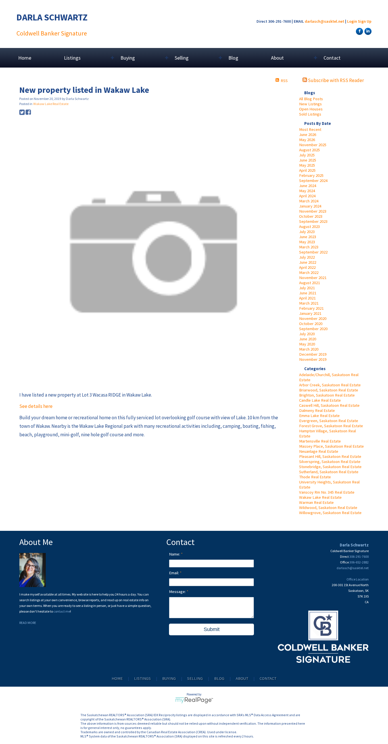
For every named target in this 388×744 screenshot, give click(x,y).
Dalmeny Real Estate (317, 410)
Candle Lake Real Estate (320, 400)
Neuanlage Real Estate (318, 451)
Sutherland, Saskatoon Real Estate (328, 471)
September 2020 (313, 328)
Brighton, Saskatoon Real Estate (327, 395)
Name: (175, 554)
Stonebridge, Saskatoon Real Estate (330, 466)
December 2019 (312, 354)
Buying (169, 678)
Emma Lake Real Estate (319, 415)
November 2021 (312, 277)
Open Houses (311, 109)
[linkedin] (367, 30)
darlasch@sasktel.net (324, 21)
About (242, 678)
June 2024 (307, 185)
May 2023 (307, 241)
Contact (332, 58)
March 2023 (308, 247)
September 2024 (313, 180)
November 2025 (312, 144)
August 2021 (309, 282)
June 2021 (307, 292)
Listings (142, 678)
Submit (212, 629)
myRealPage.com (194, 700)
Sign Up (365, 21)
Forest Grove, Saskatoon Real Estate (331, 425)
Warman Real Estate (316, 502)
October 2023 (310, 216)
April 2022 (307, 267)
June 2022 (307, 262)
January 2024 (310, 206)
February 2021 (311, 308)
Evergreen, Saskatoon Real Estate (328, 420)
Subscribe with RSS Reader (335, 80)
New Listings (310, 103)
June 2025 (307, 160)
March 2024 (308, 201)
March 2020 (308, 349)
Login (352, 21)
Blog (233, 58)
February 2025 (311, 175)
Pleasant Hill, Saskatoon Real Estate (330, 456)
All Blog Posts (311, 98)
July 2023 (307, 231)
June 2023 (307, 236)
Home (24, 58)
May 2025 (307, 165)
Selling (195, 678)
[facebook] (358, 30)
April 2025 (307, 170)
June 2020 (307, 338)
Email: (174, 572)
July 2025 (307, 155)
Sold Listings (310, 114)
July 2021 (307, 287)
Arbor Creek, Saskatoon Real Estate (330, 384)
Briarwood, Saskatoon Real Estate (328, 390)
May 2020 (307, 344)
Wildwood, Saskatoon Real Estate (328, 507)
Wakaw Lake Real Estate (320, 497)
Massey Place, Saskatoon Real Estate (331, 446)
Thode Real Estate (315, 476)
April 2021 (307, 298)
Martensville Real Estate (320, 441)
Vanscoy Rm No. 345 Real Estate (326, 492)
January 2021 (310, 313)
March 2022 (308, 272)
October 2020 (310, 323)
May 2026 (307, 139)
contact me (61, 611)
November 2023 (312, 211)
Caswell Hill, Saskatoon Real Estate (329, 405)
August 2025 (309, 149)
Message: (178, 591)
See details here (36, 406)
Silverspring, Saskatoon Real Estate (329, 461)
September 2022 (313, 252)
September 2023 (313, 221)
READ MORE (27, 623)
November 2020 (312, 318)
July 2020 (307, 333)
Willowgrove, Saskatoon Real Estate (330, 512)
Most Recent (310, 129)
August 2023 (309, 226)
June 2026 (307, 134)
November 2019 (312, 359)
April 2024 (307, 195)
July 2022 (307, 257)
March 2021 (308, 303)
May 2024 (307, 190)
